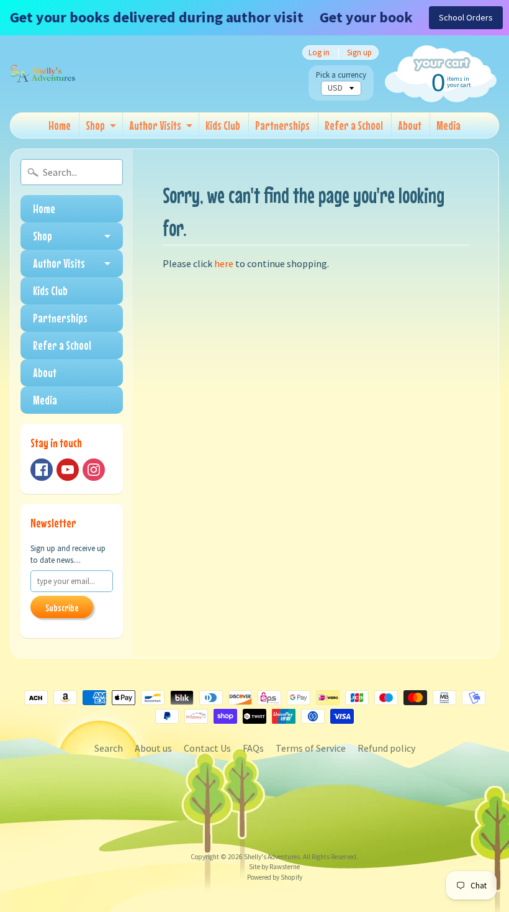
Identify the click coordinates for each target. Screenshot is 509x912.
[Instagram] (94, 469)
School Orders (466, 17)
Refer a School (354, 125)
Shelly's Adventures (272, 856)
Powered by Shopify (274, 877)
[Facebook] (41, 469)
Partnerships (282, 125)
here (223, 263)
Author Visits (155, 125)
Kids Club (222, 125)
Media (448, 125)
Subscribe (61, 607)
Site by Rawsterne (274, 866)
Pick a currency (341, 75)
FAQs (253, 748)
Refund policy (386, 748)
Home (59, 125)
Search (108, 748)
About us (153, 748)
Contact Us (207, 748)
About (409, 125)
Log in (319, 52)
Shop (95, 125)
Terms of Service (311, 748)
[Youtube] (67, 469)
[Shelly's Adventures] (42, 74)
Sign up (359, 52)
